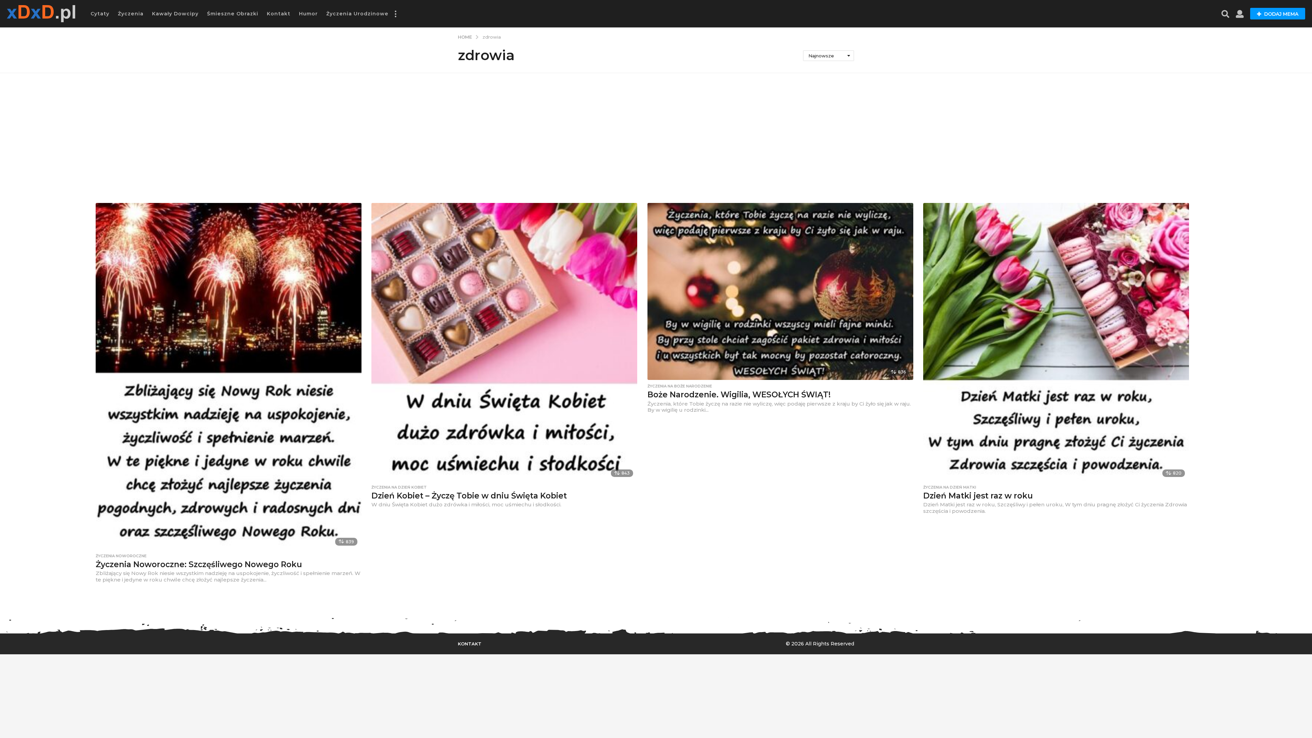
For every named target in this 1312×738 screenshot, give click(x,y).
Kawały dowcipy (175, 14)
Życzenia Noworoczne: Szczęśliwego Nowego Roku (199, 564)
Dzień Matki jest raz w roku (978, 496)
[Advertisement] (656, 138)
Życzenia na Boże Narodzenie (679, 386)
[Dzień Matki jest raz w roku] (1056, 342)
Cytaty (100, 14)
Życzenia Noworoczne (121, 556)
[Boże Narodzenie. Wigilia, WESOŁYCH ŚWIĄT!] (780, 291)
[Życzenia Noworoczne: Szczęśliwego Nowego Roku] (228, 376)
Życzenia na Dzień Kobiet (399, 487)
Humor (308, 14)
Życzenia (131, 14)
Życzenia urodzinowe (357, 14)
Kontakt (278, 14)
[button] (395, 13)
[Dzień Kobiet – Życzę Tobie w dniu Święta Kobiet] (504, 342)
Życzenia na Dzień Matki (949, 487)
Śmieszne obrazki (232, 14)
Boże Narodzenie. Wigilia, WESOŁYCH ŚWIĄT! (739, 394)
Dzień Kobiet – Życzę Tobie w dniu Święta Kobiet (469, 496)
